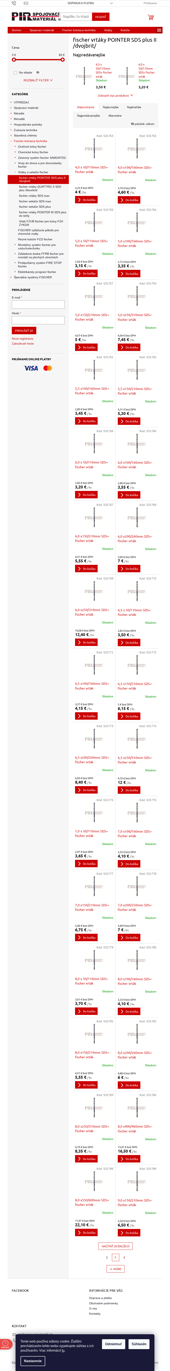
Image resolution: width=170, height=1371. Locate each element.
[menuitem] (16, 30)
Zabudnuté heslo (23, 343)
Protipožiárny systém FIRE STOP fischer (40, 264)
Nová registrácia (22, 338)
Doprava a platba (81, 3)
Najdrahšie (134, 107)
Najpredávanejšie (88, 115)
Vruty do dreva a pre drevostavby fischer (40, 164)
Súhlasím (139, 1344)
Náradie (19, 113)
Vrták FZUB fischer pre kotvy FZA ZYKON (41, 223)
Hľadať (100, 17)
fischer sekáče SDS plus (35, 206)
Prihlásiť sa (24, 330)
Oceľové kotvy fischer (32, 146)
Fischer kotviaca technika (30, 141)
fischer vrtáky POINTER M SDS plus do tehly (42, 214)
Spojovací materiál (26, 107)
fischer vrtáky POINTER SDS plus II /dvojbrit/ (42, 179)
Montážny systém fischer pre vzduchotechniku (37, 246)
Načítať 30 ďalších (115, 1246)
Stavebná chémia (25, 135)
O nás (93, 1308)
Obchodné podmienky (103, 1303)
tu (63, 1350)
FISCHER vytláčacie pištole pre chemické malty (38, 232)
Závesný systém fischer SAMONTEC (42, 157)
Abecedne (115, 115)
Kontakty (95, 1313)
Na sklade (29, 72)
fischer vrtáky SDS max (34, 195)
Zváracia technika (25, 130)
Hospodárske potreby (28, 124)
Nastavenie (33, 1361)
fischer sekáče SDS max (35, 201)
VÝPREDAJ (21, 102)
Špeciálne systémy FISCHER (33, 277)
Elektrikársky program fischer (37, 272)
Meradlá (19, 119)
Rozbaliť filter (36, 80)
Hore (117, 1269)
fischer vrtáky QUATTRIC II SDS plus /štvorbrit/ (40, 188)
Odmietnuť (113, 1344)
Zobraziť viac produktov (113, 95)
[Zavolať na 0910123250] (18, 3)
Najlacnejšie (111, 107)
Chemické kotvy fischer (33, 152)
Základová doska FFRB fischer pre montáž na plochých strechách (41, 255)
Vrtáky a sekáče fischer (33, 172)
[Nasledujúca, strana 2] (115, 1257)
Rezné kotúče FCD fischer (35, 239)
